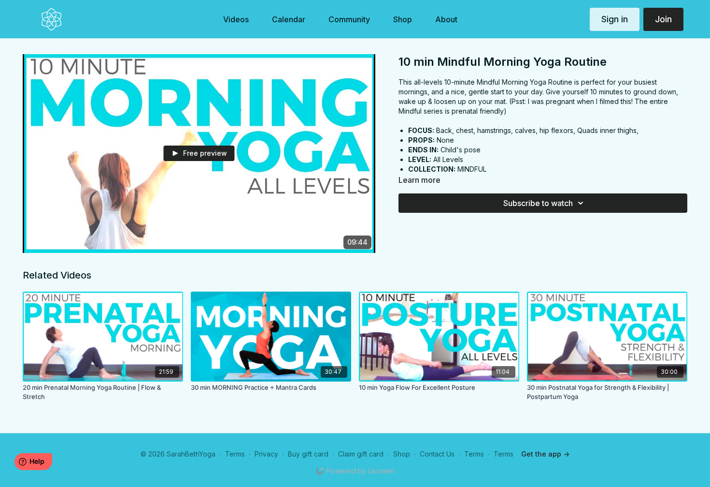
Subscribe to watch (538, 203)
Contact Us (437, 454)
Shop (401, 454)
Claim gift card (360, 454)
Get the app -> (545, 454)
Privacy (266, 454)
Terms (235, 454)
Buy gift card (308, 454)
